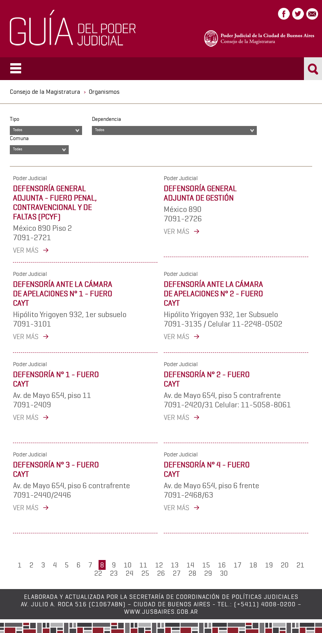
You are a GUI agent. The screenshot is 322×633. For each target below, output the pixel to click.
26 (161, 573)
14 (190, 565)
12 (159, 565)
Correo (312, 14)
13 (175, 565)
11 (143, 565)
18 (253, 565)
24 (130, 573)
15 (206, 565)
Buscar (313, 68)
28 (192, 573)
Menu (16, 68)
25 (145, 573)
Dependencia (106, 119)
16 (222, 565)
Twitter (298, 14)
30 (224, 573)
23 (114, 573)
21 (300, 565)
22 (98, 573)
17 (238, 565)
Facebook (284, 14)
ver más (25, 250)
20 (285, 565)
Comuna (19, 138)
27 (177, 573)
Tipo (14, 119)
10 (128, 565)
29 (208, 573)
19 (269, 565)
